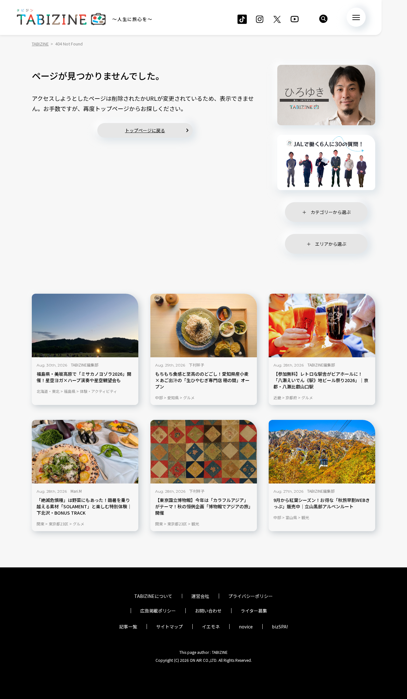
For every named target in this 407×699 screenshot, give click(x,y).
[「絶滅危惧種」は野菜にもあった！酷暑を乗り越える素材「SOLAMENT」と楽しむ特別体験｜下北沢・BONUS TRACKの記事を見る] (85, 451)
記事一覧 (128, 626)
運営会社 (200, 596)
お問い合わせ (208, 610)
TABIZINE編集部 (84, 364)
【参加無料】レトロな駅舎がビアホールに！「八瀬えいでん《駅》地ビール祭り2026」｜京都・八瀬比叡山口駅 (320, 380)
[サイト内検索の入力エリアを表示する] (323, 19)
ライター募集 (254, 610)
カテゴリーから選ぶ (331, 212)
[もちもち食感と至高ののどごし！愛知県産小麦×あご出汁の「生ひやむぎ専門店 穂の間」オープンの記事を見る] (203, 325)
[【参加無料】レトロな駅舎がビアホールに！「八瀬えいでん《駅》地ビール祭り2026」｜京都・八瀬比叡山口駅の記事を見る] (322, 325)
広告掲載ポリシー (158, 610)
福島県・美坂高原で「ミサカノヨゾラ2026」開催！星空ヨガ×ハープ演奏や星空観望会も (84, 377)
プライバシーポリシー (250, 596)
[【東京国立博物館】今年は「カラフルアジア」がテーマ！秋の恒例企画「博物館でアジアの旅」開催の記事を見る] (203, 451)
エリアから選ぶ (330, 244)
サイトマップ (169, 626)
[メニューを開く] (356, 17)
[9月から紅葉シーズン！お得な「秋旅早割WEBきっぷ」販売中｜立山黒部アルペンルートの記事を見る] (322, 451)
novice (246, 626)
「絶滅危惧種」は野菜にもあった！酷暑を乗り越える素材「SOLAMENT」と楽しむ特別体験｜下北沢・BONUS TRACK (84, 506)
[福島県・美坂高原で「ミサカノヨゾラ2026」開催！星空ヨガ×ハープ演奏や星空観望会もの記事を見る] (85, 325)
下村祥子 (196, 364)
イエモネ (211, 626)
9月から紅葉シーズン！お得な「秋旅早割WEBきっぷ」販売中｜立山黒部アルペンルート (321, 503)
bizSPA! (280, 626)
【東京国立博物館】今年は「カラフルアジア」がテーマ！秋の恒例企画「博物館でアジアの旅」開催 (203, 506)
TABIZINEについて (153, 596)
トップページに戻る (145, 130)
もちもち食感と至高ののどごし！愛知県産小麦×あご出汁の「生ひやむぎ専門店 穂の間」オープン (202, 380)
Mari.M (76, 491)
